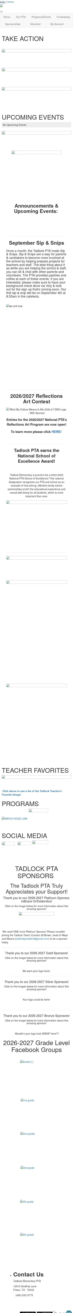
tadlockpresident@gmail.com (32, 938)
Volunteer (35, 24)
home (10, 2)
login (2, 2)
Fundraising (63, 17)
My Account (57, 24)
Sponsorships (12, 24)
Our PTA (21, 17)
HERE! (56, 431)
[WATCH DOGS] (14, 818)
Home (7, 17)
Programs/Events (41, 17)
